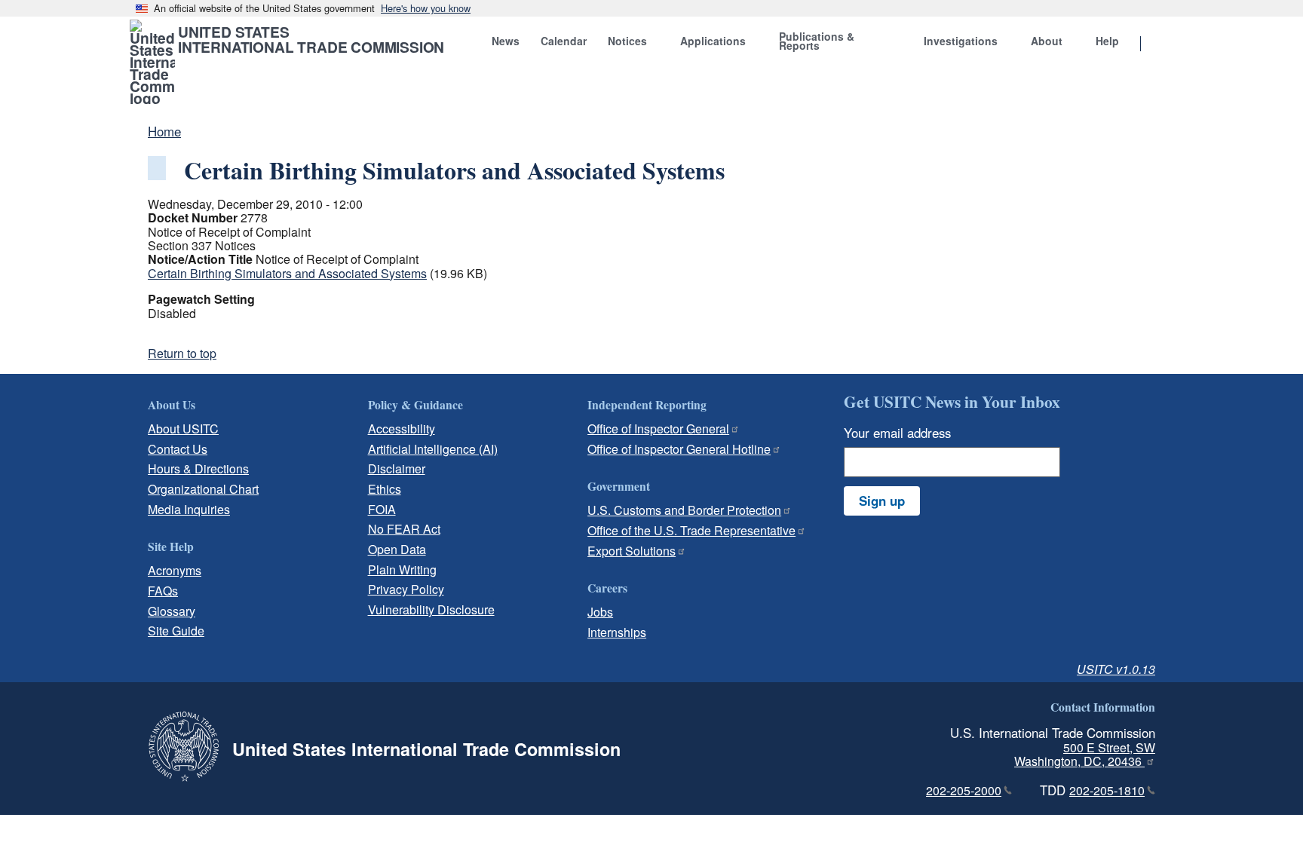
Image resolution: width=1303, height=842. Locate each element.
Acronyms (174, 570)
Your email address (897, 432)
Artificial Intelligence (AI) (433, 449)
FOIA (382, 509)
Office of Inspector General (658, 428)
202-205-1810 (1107, 790)
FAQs (163, 590)
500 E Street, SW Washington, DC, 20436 (1084, 754)
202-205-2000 (963, 790)
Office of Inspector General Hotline (679, 449)
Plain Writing (402, 569)
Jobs (600, 611)
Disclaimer (396, 468)
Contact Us (177, 449)
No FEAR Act (404, 528)
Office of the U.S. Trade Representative (691, 530)
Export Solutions (631, 550)
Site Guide (176, 630)
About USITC (183, 428)
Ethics (384, 489)
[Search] (1159, 44)
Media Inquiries (189, 509)
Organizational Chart (203, 489)
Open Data (397, 549)
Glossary (171, 611)
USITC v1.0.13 (1116, 669)
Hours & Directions (198, 468)
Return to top (182, 353)
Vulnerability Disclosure (431, 609)
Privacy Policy (406, 589)
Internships (616, 632)
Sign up (882, 500)
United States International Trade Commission (311, 39)
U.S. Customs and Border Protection (684, 510)
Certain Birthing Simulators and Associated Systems (287, 273)
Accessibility (401, 428)
